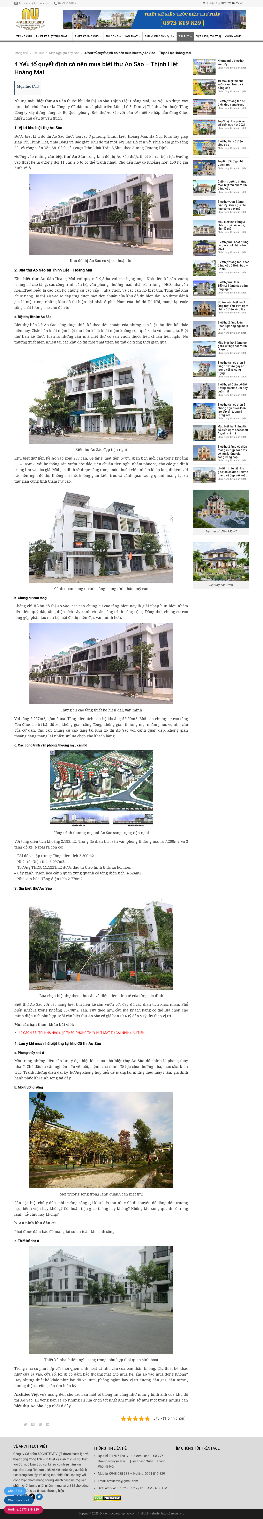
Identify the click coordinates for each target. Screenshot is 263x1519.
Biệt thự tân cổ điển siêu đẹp (230, 143)
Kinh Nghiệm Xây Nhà (64, 53)
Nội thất (131, 36)
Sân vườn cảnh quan (160, 36)
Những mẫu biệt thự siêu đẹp (231, 62)
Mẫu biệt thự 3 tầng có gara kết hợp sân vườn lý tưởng (232, 346)
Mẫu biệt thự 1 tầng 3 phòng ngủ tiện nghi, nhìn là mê (231, 225)
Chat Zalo (15, 1491)
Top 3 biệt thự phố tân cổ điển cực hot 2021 (232, 123)
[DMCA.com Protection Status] (107, 1498)
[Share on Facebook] (18, 1425)
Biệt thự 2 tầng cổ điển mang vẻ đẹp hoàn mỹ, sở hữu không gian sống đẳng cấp (233, 452)
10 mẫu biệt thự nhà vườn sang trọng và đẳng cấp (230, 84)
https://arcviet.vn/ (173, 1513)
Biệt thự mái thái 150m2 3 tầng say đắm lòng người (233, 286)
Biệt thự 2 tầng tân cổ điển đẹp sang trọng (231, 102)
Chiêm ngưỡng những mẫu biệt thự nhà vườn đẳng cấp (232, 185)
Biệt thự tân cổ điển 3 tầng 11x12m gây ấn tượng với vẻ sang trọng (231, 368)
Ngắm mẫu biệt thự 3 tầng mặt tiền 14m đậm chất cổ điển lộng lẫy (233, 306)
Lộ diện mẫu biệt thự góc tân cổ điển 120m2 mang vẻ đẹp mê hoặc (233, 472)
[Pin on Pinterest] (40, 1425)
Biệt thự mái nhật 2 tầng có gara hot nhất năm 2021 (233, 245)
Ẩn (35, 86)
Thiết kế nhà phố (87, 36)
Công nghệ (233, 36)
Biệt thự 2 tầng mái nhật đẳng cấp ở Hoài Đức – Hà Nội (233, 265)
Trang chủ (24, 36)
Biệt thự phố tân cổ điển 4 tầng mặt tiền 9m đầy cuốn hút (233, 388)
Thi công (112, 36)
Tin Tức (184, 36)
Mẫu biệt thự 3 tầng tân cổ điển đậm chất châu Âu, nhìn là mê (233, 430)
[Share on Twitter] (25, 1425)
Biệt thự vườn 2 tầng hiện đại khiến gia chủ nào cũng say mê (232, 205)
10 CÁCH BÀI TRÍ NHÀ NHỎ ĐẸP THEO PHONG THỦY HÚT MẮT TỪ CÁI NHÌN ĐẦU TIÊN (81, 1033)
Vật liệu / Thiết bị (208, 36)
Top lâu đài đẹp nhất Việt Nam (231, 163)
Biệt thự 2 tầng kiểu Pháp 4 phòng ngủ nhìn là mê (233, 326)
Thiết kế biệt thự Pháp (52, 36)
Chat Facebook (19, 1500)
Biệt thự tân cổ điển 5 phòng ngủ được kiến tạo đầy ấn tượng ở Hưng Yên (232, 410)
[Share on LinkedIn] (47, 1425)
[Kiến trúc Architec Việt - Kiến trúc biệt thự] (35, 19)
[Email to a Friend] (33, 1425)
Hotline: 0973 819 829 (23, 1509)
